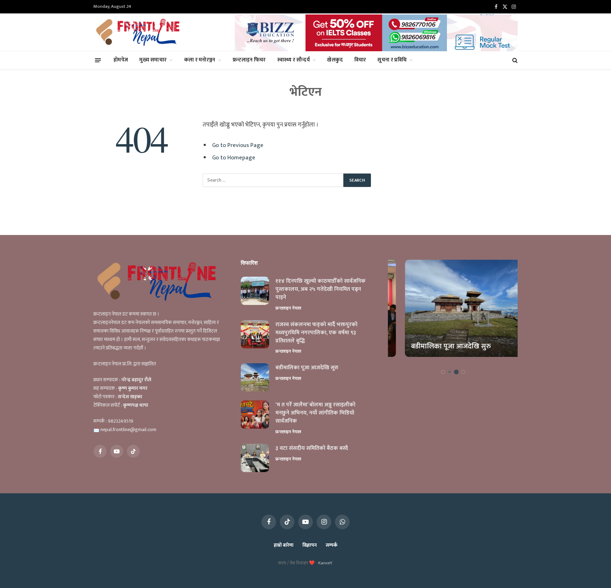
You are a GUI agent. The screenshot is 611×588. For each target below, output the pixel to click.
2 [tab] (449, 372)
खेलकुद (335, 59)
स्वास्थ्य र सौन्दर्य (293, 59)
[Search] (514, 60)
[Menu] (98, 60)
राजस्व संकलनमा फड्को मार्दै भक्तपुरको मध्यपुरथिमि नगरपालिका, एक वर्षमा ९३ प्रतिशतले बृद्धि (316, 333)
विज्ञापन (309, 545)
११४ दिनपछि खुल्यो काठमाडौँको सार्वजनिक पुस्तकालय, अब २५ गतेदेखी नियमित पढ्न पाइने (320, 289)
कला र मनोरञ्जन (199, 59)
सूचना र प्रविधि (392, 59)
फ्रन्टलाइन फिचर (249, 59)
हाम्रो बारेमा (283, 545)
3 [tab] (456, 372)
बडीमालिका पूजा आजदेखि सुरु (306, 368)
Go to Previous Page (237, 145)
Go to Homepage (233, 158)
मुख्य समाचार (153, 59)
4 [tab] (463, 372)
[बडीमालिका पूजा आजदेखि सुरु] (255, 377)
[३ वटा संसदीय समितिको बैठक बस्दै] (255, 458)
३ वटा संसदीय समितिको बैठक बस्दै (311, 449)
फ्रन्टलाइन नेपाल (288, 308)
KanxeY (325, 563)
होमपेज (121, 59)
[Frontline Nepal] (139, 32)
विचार (360, 59)
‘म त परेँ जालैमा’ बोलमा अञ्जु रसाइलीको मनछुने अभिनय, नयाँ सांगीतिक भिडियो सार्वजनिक (315, 413)
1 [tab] (443, 372)
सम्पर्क (331, 545)
